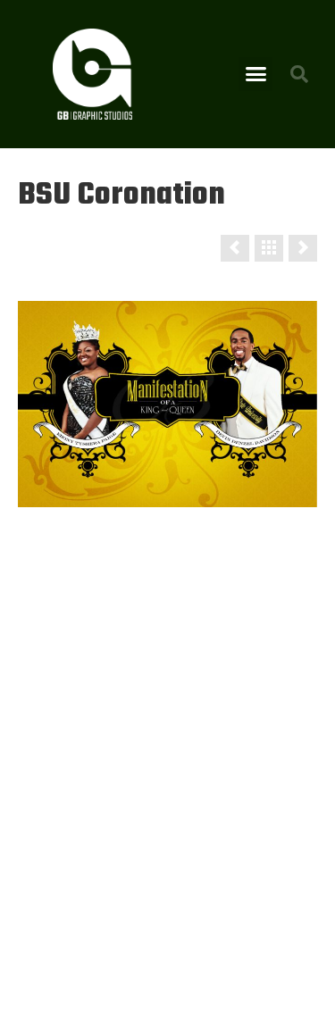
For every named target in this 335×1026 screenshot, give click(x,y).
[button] (255, 74)
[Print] (269, 248)
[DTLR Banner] (303, 248)
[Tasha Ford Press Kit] (235, 248)
